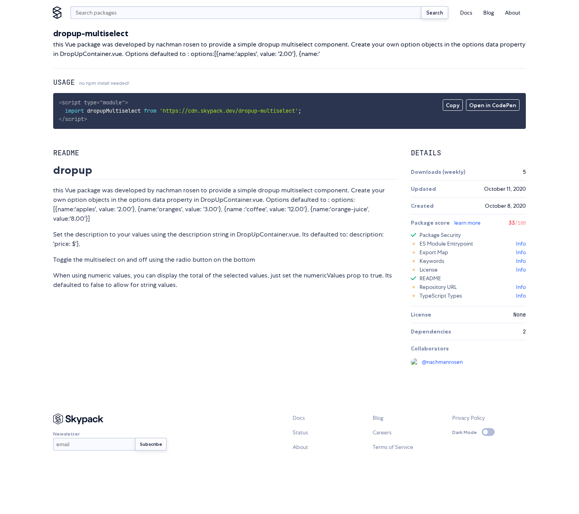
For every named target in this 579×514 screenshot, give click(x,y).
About (512, 12)
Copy (453, 105)
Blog (488, 12)
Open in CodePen (492, 105)
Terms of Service (393, 447)
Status (300, 432)
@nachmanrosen (442, 361)
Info (521, 243)
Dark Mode (464, 432)
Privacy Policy (468, 417)
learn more (467, 222)
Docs (466, 12)
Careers (382, 432)
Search (434, 12)
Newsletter (66, 434)
